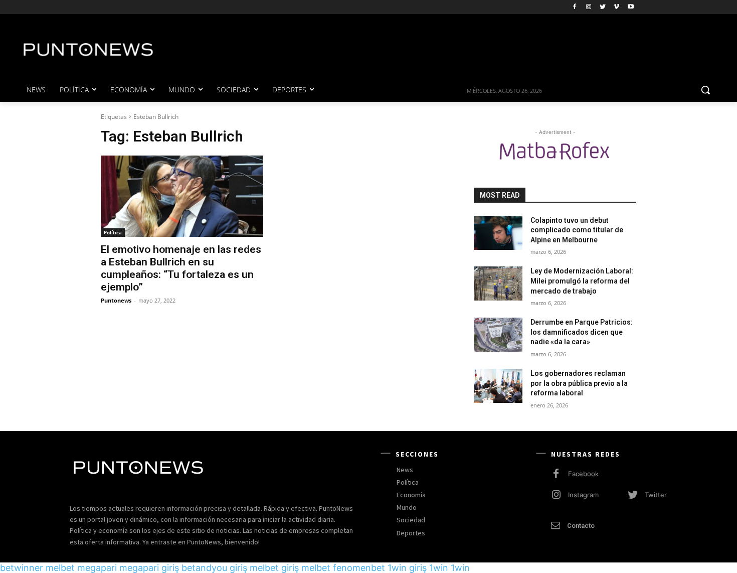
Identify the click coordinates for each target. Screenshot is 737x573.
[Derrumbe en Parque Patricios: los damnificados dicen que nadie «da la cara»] (498, 335)
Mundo (407, 507)
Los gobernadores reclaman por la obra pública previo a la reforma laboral (579, 383)
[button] (705, 90)
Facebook (583, 474)
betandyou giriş (214, 567)
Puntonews (116, 300)
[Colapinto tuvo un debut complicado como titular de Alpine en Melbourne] (498, 233)
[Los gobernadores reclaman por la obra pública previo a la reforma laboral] (498, 386)
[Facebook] (575, 7)
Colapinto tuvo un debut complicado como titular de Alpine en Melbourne (576, 230)
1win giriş (407, 567)
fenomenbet (359, 567)
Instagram (583, 495)
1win (438, 567)
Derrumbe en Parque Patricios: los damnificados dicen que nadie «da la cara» (581, 332)
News (405, 469)
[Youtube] (630, 7)
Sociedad (411, 519)
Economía (411, 494)
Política (113, 232)
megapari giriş (149, 567)
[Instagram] (589, 7)
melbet (60, 567)
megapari (97, 567)
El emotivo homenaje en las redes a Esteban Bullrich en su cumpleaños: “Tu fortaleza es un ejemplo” (181, 268)
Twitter (656, 495)
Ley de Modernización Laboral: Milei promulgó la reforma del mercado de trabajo (581, 281)
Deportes (411, 532)
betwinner (21, 567)
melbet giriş (274, 567)
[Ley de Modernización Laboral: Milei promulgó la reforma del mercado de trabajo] (498, 283)
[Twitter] (603, 7)
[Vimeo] (616, 7)
